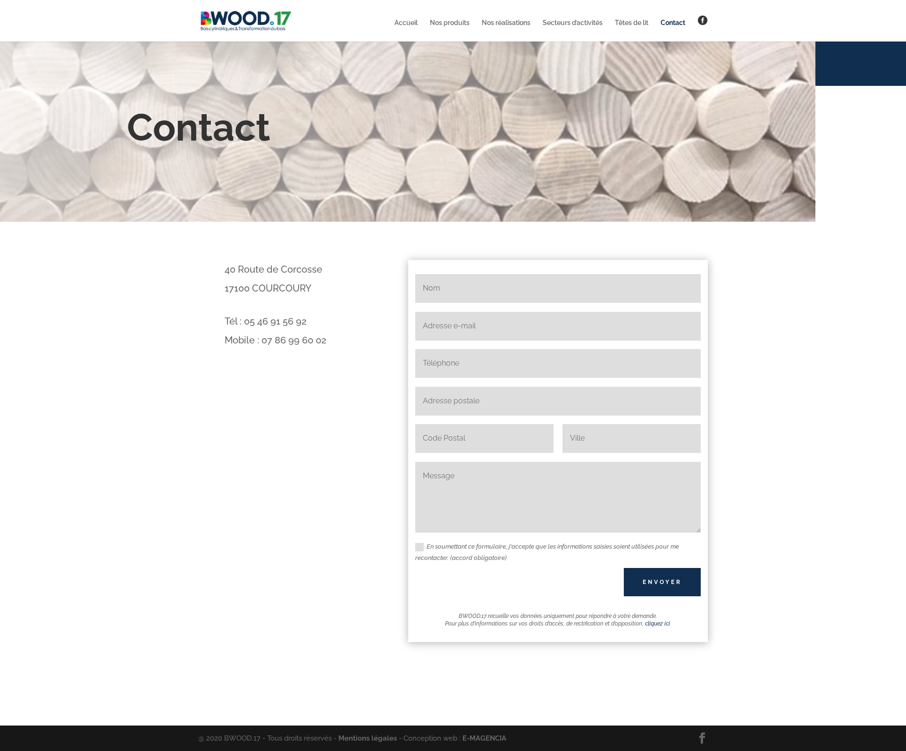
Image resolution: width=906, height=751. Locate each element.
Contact (673, 22)
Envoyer (662, 582)
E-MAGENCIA (484, 738)
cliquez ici (657, 623)
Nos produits (450, 22)
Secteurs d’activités (573, 22)
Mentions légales (367, 738)
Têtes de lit (631, 22)
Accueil (406, 22)
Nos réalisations (506, 22)
